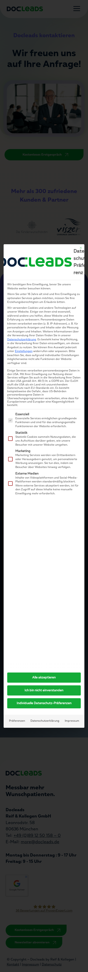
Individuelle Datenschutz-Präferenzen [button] (44, 703)
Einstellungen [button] (23, 351)
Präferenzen (17, 721)
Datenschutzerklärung (21, 339)
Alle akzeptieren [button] (44, 677)
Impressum (72, 721)
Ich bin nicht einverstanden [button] (44, 690)
